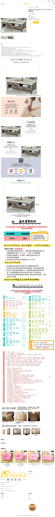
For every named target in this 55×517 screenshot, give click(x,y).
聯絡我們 (2, 497)
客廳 (31, 7)
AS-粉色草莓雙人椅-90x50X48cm (48, 464)
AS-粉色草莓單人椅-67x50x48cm (34, 464)
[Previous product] (51, 7)
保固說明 (2, 495)
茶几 (34, 7)
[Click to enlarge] (3, 30)
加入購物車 (36, 22)
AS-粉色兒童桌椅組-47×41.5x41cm (20, 464)
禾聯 (29, 497)
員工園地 (29, 499)
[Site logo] (27, 3)
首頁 (29, 7)
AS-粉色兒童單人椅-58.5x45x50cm (7, 464)
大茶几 (37, 7)
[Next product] (53, 7)
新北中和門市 (30, 473)
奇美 (29, 495)
